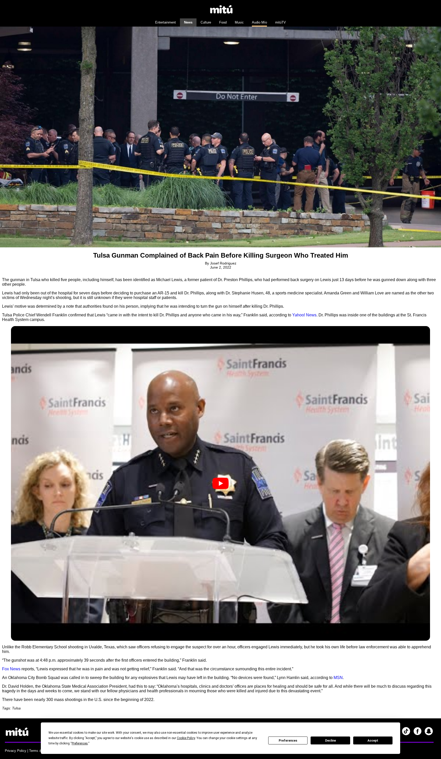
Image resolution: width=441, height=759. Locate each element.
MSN (338, 677)
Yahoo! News (304, 315)
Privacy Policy (15, 751)
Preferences (288, 740)
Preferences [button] (80, 743)
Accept (373, 740)
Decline (330, 740)
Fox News (11, 669)
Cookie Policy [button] (186, 738)
